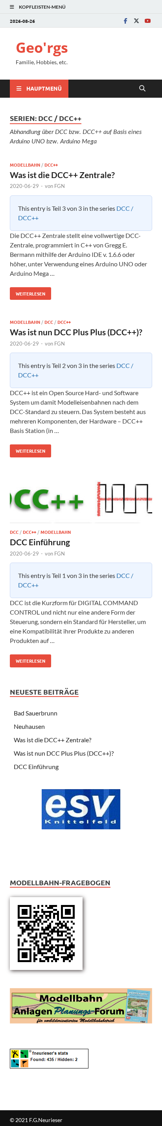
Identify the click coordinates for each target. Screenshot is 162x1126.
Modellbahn (25, 165)
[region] (81, 821)
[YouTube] (147, 21)
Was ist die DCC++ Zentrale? (62, 175)
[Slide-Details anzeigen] (81, 809)
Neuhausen (29, 726)
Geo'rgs (42, 47)
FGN (59, 186)
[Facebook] (125, 21)
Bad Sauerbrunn (35, 713)
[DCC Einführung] (81, 501)
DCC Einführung (40, 542)
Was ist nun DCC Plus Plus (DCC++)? (76, 332)
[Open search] (142, 89)
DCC (48, 322)
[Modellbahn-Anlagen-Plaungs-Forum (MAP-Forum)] (81, 1005)
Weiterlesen (27, 292)
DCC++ (51, 165)
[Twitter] (136, 21)
